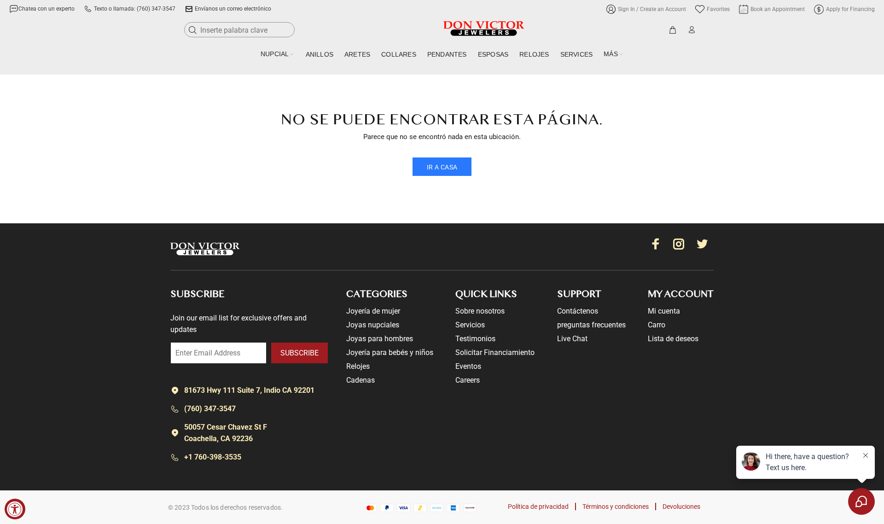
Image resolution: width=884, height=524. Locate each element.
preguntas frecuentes (591, 324)
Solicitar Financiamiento (495, 352)
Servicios (470, 324)
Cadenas (360, 380)
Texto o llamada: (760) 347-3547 (134, 9)
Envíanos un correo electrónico (233, 9)
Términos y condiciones (615, 506)
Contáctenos (577, 311)
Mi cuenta (664, 311)
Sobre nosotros (480, 311)
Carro (656, 324)
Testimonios (475, 338)
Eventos (468, 366)
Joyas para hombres (379, 338)
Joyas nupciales (372, 324)
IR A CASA (442, 167)
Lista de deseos (673, 338)
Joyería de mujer (373, 311)
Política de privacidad (538, 506)
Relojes (358, 366)
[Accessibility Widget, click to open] (15, 509)
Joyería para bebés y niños (389, 352)
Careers (467, 380)
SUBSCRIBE (299, 353)
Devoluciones (681, 506)
